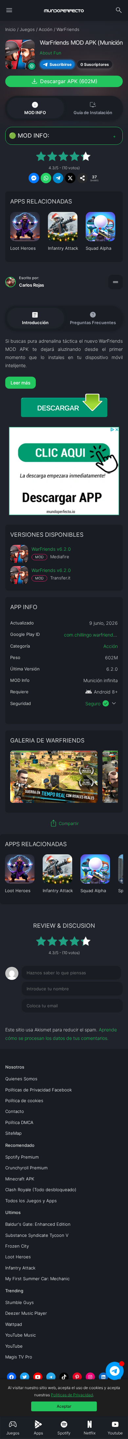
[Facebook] (11, 1377)
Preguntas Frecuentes (93, 317)
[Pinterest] (77, 1377)
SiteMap (13, 1133)
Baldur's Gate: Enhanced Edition (38, 1224)
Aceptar (64, 1406)
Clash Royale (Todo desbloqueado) (40, 1189)
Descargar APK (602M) (64, 81)
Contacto (14, 1111)
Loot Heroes (18, 1256)
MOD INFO (35, 107)
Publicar (106, 1019)
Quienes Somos (21, 1078)
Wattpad (13, 1324)
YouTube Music (20, 1335)
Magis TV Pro (18, 1356)
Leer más (20, 383)
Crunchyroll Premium (26, 1167)
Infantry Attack (20, 1267)
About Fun (50, 52)
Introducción (35, 317)
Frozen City (17, 1246)
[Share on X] (70, 178)
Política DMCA (19, 1122)
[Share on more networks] (82, 178)
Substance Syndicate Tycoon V (37, 1235)
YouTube (14, 1346)
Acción (110, 646)
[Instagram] (90, 1377)
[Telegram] (50, 1377)
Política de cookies (24, 1100)
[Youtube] (37, 1377)
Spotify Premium (22, 1157)
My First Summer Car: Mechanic (37, 1278)
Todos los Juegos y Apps (31, 1200)
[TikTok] (64, 1377)
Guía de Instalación (93, 107)
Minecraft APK (19, 1178)
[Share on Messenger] (34, 178)
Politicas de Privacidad (72, 1394)
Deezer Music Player (26, 1313)
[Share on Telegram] (58, 178)
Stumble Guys (19, 1302)
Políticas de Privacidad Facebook (38, 1089)
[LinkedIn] (103, 1377)
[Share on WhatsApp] (46, 178)
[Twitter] (24, 1377)
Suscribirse (60, 64)
